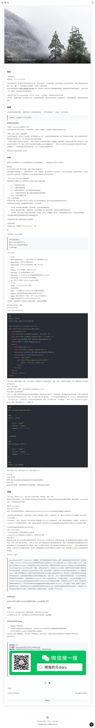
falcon (12, 290)
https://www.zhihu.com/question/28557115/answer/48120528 (27, 480)
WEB (9, 688)
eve (12, 280)
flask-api (13, 270)
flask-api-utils (14, 277)
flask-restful (14, 272)
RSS (57, 721)
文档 (75, 520)
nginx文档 (48, 615)
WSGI (12, 626)
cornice (13, 285)
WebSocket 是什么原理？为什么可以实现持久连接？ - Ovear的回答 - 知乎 (28, 601)
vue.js (13, 133)
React (17, 133)
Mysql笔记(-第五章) (81, 693)
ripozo (12, 298)
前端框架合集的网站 (13, 123)
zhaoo (53, 721)
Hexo (45, 721)
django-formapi (15, 264)
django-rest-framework (17, 259)
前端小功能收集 (23, 88)
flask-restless (14, 275)
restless (13, 296)
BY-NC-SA (32, 649)
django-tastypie (15, 262)
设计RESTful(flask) (13, 693)
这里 (60, 511)
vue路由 (54, 141)
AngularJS (23, 133)
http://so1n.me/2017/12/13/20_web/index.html (28, 647)
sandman (13, 293)
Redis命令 (31, 88)
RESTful (9, 166)
